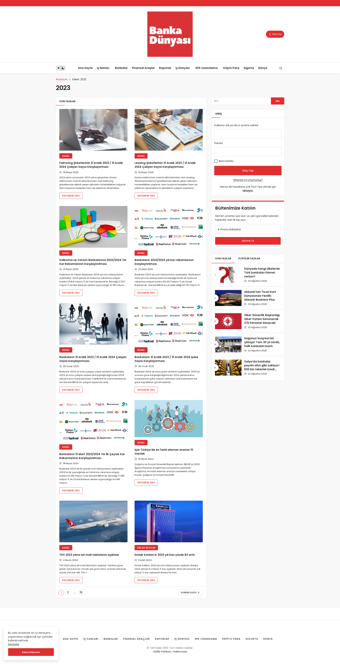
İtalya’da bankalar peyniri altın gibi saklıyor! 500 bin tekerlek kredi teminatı (262, 367)
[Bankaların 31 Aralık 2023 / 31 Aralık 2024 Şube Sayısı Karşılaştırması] (169, 324)
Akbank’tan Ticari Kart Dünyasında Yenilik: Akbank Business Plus (260, 296)
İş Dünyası (182, 68)
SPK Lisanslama (206, 68)
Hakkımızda (180, 651)
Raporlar (165, 68)
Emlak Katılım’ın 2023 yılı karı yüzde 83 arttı (165, 555)
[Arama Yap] (280, 68)
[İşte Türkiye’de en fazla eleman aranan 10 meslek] (169, 418)
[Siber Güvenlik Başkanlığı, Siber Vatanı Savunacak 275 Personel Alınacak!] (228, 321)
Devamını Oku (71, 195)
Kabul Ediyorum (31, 652)
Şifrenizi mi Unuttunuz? (248, 180)
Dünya (262, 68)
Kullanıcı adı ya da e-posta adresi (236, 125)
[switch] (61, 68)
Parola (218, 143)
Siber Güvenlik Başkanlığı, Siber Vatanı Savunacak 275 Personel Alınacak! (262, 319)
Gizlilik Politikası (162, 651)
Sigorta (248, 68)
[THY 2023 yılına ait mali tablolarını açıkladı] (93, 521)
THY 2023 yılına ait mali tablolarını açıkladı (89, 555)
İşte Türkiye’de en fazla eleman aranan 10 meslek (164, 451)
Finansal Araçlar (143, 68)
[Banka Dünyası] (170, 34)
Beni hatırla (225, 161)
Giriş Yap (277, 34)
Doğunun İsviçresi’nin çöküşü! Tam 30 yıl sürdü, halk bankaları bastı (262, 342)
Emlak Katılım (146, 547)
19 (81, 592)
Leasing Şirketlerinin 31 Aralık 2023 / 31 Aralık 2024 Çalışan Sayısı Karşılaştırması (165, 165)
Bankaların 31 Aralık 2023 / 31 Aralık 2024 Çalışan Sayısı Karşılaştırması (92, 359)
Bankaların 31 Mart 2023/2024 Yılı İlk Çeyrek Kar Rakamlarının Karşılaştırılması (92, 456)
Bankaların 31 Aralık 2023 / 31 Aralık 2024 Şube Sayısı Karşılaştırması (166, 359)
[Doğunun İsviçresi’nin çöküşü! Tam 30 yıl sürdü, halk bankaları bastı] (228, 344)
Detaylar (13, 644)
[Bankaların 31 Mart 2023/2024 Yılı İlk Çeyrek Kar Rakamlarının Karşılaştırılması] (93, 421)
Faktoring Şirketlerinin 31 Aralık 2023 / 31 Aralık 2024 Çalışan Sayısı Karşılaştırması (91, 165)
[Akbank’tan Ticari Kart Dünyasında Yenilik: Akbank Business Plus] (228, 298)
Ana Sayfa (85, 68)
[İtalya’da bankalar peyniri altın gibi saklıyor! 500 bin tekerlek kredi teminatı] (228, 368)
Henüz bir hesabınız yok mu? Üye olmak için (248, 189)
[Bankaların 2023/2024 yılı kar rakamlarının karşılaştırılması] (169, 227)
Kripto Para (231, 68)
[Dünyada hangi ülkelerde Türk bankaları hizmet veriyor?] (228, 275)
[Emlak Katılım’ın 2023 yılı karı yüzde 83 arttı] (169, 521)
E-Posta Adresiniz (229, 229)
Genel (66, 155)
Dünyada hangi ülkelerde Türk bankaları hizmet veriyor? (262, 272)
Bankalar (121, 68)
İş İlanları (103, 68)
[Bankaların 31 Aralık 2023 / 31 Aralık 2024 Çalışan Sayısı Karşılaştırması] (93, 324)
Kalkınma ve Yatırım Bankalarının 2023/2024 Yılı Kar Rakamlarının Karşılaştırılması (92, 262)
